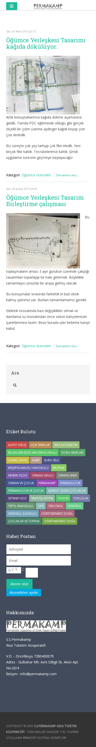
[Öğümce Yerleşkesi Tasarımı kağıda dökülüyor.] (43, 85)
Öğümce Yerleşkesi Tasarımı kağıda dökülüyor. (46, 43)
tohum (63, 498)
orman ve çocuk (21, 483)
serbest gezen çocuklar (67, 491)
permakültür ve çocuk (26, 491)
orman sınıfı (67, 475)
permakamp (47, 483)
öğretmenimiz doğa (59, 521)
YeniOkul (74, 506)
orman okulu (43, 475)
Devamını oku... (67, 175)
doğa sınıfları (72, 452)
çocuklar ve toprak (24, 521)
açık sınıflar (40, 445)
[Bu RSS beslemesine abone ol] (86, 22)
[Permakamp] (48, 6)
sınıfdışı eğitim (42, 498)
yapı (41, 506)
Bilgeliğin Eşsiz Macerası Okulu (32, 452)
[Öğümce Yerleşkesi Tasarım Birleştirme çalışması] (43, 241)
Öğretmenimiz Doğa (57, 513)
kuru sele (51, 460)
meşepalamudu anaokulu (28, 468)
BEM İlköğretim (66, 445)
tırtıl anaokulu (20, 506)
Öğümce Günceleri (36, 175)
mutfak (58, 468)
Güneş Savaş (18, 460)
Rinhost (29, 738)
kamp (36, 460)
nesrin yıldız (18, 475)
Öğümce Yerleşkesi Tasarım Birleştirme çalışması (45, 201)
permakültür (70, 483)
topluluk (80, 498)
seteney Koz (17, 498)
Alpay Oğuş (17, 445)
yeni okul (55, 506)
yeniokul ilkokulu (22, 513)
